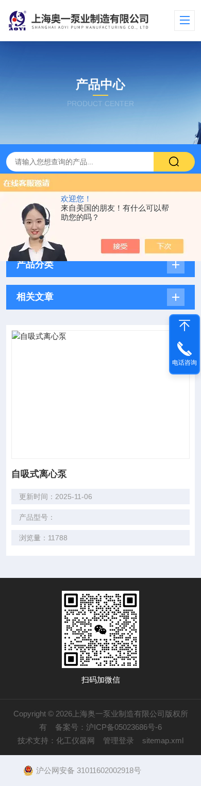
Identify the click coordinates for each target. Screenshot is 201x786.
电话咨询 (184, 362)
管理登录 (118, 740)
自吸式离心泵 (39, 474)
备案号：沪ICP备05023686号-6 (108, 727)
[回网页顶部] (184, 325)
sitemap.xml (162, 740)
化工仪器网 (75, 740)
